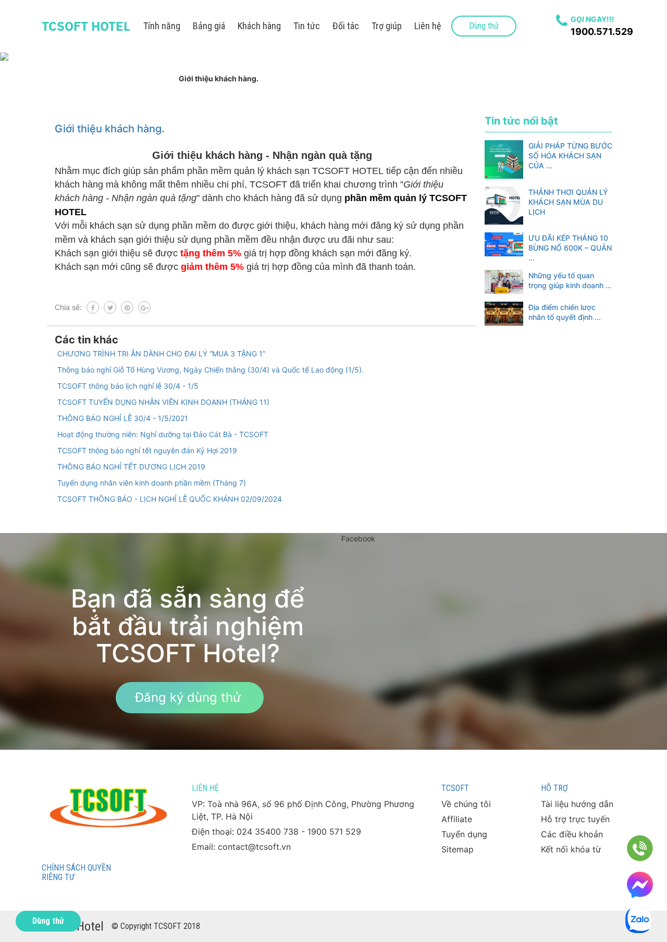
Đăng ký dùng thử (188, 697)
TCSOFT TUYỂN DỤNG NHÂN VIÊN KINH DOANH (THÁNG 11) (163, 402)
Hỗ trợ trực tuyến (575, 819)
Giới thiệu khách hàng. (110, 128)
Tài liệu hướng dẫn (577, 804)
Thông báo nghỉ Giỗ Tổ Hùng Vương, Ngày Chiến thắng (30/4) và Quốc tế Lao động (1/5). (210, 369)
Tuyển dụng (464, 834)
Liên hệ (427, 25)
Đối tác (345, 25)
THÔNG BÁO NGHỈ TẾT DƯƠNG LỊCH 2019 (131, 466)
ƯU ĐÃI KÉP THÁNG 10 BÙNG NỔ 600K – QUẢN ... (570, 247)
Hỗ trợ (554, 788)
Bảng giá (209, 25)
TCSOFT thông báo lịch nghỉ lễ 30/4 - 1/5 (128, 385)
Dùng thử (484, 26)
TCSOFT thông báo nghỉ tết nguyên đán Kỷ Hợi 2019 (147, 450)
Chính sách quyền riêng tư (76, 872)
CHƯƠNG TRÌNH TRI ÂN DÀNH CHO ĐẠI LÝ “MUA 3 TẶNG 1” (161, 353)
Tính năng (161, 25)
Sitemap (457, 849)
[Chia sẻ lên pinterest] (127, 307)
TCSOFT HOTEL (86, 26)
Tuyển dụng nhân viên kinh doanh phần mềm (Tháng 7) (151, 482)
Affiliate (456, 819)
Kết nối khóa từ (571, 849)
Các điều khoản (572, 834)
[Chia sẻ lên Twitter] (110, 307)
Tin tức (306, 25)
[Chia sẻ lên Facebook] (93, 307)
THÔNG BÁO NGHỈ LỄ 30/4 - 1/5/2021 (122, 418)
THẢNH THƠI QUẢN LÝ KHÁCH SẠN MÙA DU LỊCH (568, 202)
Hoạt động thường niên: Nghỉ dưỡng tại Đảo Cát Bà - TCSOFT (162, 434)
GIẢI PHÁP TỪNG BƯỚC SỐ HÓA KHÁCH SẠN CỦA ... (570, 155)
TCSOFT (455, 788)
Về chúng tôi (466, 804)
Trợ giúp (387, 25)
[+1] (144, 307)
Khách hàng (259, 25)
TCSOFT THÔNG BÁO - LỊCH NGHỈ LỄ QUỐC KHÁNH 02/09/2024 (169, 498)
